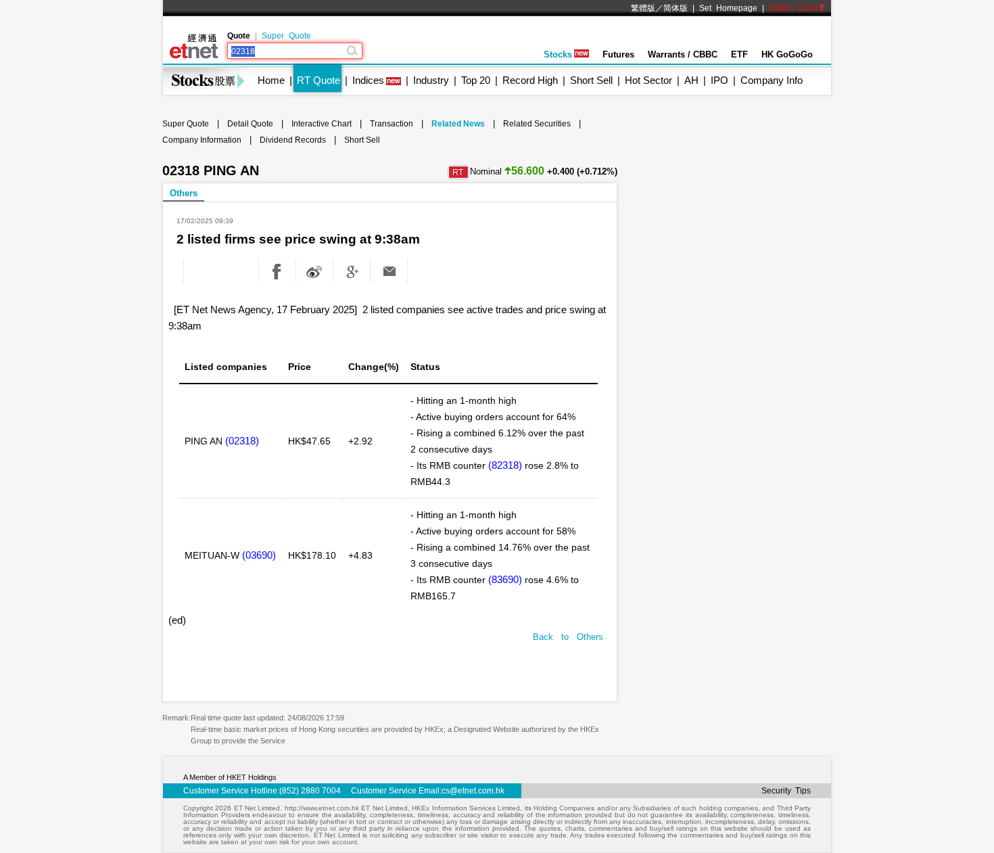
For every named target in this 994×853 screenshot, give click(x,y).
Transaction (391, 124)
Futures (618, 54)
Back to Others (568, 637)
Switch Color (793, 8)
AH (691, 80)
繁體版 (643, 8)
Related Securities (537, 124)
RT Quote (318, 80)
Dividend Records (293, 140)
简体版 (675, 8)
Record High (530, 80)
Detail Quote (250, 124)
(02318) (242, 440)
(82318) (505, 465)
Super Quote (286, 36)
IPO (719, 80)
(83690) (505, 579)
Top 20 (475, 80)
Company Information (201, 140)
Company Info (771, 80)
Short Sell (591, 80)
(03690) (259, 555)
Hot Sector (648, 80)
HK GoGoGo (787, 54)
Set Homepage (728, 8)
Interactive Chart (321, 124)
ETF (739, 54)
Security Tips (786, 791)
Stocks (558, 54)
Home (271, 80)
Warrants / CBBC (682, 54)
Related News (458, 124)
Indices (368, 80)
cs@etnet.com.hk (473, 791)
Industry (431, 80)
